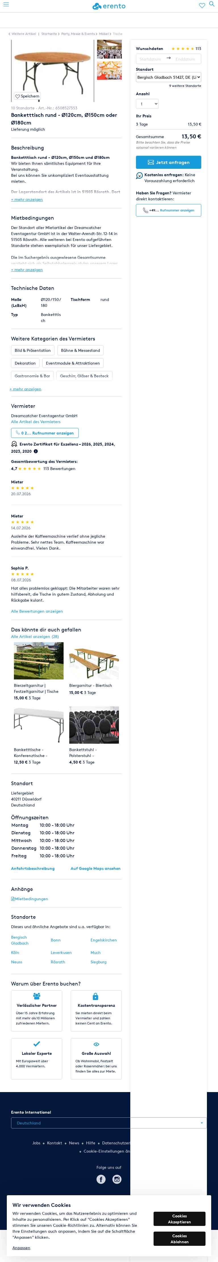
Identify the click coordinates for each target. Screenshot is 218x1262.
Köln (15, 952)
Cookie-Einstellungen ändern (111, 1151)
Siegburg (98, 961)
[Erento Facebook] (101, 1178)
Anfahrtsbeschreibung (33, 868)
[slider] (30, 468)
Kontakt (54, 1142)
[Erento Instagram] (116, 1178)
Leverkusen (61, 952)
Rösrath (58, 961)
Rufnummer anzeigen (177, 210)
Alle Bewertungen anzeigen (37, 611)
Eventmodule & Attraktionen (73, 363)
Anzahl (143, 93)
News (74, 1142)
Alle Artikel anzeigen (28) (35, 636)
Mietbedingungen (31, 898)
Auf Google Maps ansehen (96, 868)
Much (96, 952)
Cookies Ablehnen (180, 1238)
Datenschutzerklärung (123, 1142)
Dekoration (25, 363)
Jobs (36, 1142)
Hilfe (90, 1142)
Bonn (56, 939)
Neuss (16, 961)
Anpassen (21, 1247)
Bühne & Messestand (80, 350)
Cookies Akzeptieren (179, 1218)
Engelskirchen (104, 939)
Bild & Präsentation (33, 350)
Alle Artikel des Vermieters (35, 421)
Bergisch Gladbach (20, 940)
